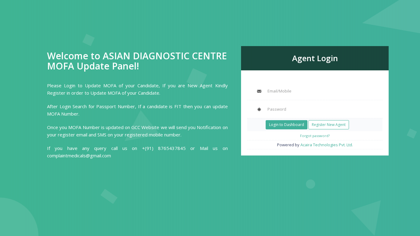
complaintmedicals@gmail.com (79, 155)
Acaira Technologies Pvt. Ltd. (326, 145)
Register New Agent (329, 124)
